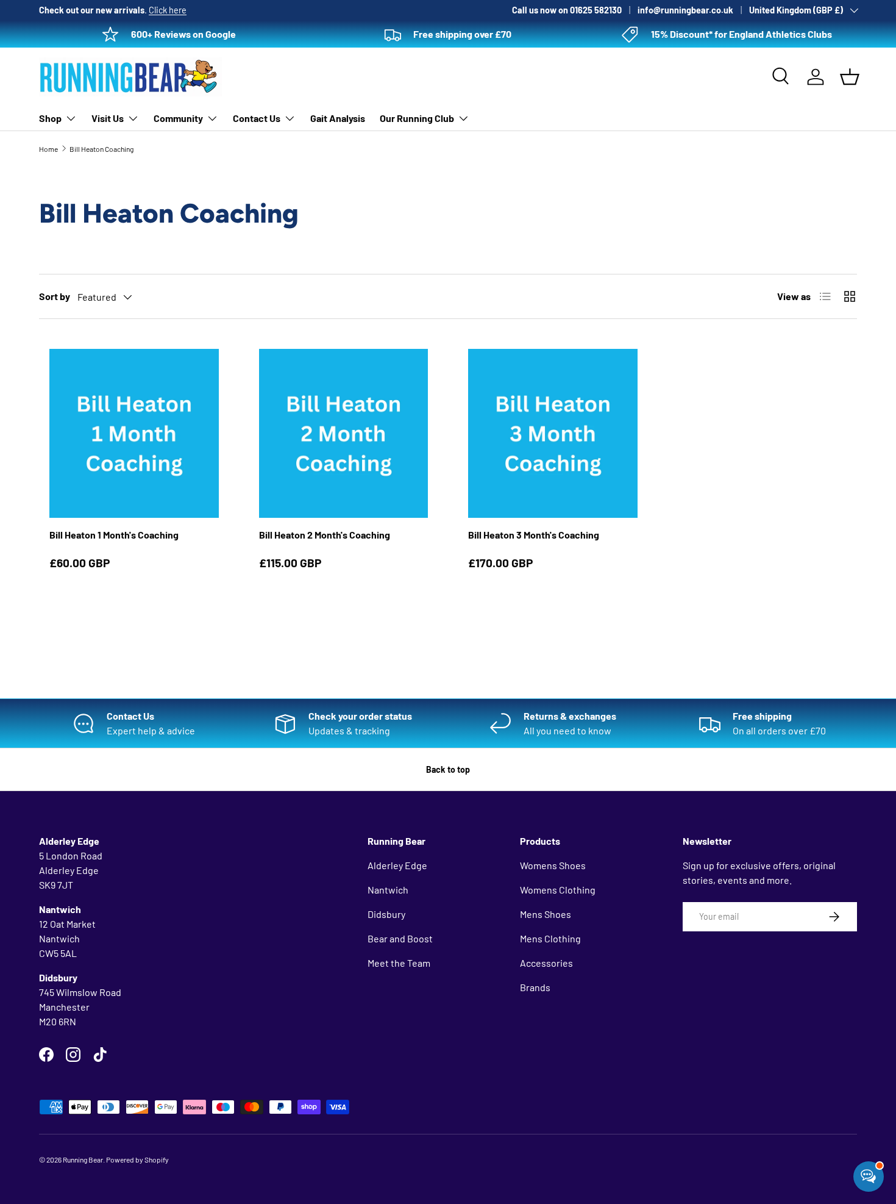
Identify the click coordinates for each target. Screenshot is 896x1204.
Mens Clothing (550, 938)
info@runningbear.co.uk (685, 10)
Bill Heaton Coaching (101, 149)
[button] (849, 76)
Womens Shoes (553, 865)
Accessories (546, 963)
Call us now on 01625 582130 (567, 10)
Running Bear (83, 1159)
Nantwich (388, 889)
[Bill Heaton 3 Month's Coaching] (553, 433)
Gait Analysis (337, 118)
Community (178, 118)
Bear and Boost (400, 938)
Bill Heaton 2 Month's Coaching (324, 534)
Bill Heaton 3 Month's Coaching (533, 534)
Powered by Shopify (137, 1159)
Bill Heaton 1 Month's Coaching (114, 534)
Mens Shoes (545, 914)
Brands (535, 987)
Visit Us (107, 118)
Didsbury (386, 914)
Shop (50, 118)
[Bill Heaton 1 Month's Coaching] (134, 433)
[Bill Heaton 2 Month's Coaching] (343, 433)
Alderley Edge (397, 865)
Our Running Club (417, 118)
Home (48, 149)
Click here (168, 10)
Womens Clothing (558, 889)
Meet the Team (399, 963)
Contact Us (256, 118)
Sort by (54, 296)
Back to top (448, 769)
